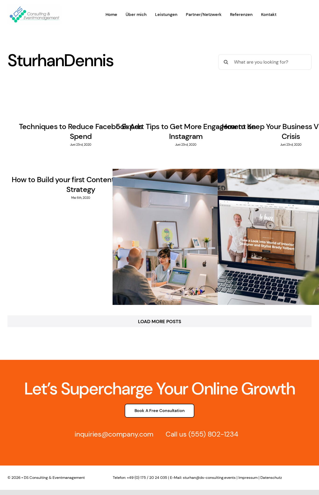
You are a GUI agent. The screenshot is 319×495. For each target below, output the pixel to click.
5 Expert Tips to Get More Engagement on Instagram (186, 131)
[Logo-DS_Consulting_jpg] (34, 7)
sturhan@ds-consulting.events (209, 477)
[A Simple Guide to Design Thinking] (186, 242)
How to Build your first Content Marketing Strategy (81, 184)
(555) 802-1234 (213, 434)
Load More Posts (159, 321)
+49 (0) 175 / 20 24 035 (147, 477)
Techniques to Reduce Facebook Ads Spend (81, 131)
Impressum (248, 477)
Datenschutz (271, 477)
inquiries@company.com (113, 434)
